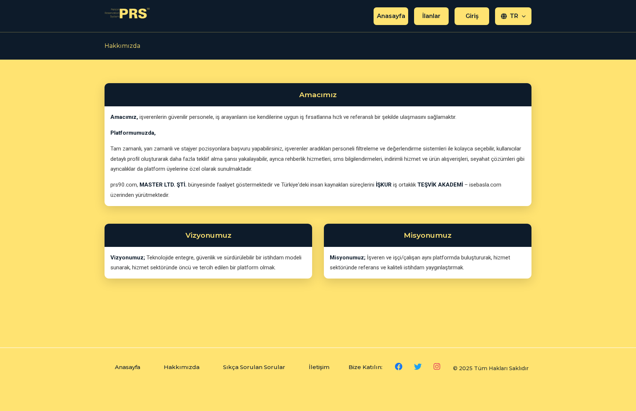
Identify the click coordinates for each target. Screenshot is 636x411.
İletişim (319, 367)
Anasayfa (391, 16)
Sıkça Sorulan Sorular (254, 367)
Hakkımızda (181, 367)
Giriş (472, 16)
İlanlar (431, 16)
